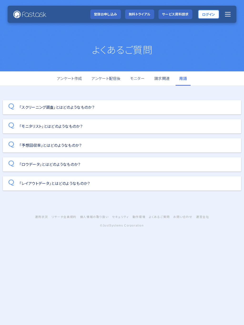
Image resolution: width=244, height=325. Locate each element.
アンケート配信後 (106, 78)
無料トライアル (139, 14)
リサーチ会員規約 (63, 217)
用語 (183, 78)
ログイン (208, 14)
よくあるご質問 (159, 217)
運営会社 (202, 217)
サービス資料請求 (175, 14)
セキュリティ (120, 217)
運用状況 (41, 217)
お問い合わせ (183, 217)
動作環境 (138, 217)
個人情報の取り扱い (94, 217)
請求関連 (162, 78)
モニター (137, 78)
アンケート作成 (69, 78)
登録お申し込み (105, 14)
